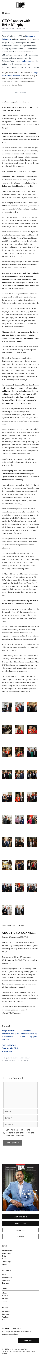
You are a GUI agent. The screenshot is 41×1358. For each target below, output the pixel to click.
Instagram (6, 1311)
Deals (4, 1274)
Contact (20, 1237)
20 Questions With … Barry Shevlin (17, 1058)
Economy (5, 1283)
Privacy (5, 1299)
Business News (7, 1250)
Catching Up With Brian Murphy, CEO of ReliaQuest (10, 1048)
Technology (6, 1262)
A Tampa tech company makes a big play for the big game (28, 1033)
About (4, 1293)
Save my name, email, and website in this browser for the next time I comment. (20, 1133)
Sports (4, 1264)
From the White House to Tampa (16, 1060)
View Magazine (20, 1217)
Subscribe (28, 1340)
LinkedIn (5, 1320)
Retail (4, 1256)
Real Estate (6, 1253)
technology (26, 61)
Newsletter (20, 1223)
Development (7, 1277)
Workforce (6, 1280)
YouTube (5, 1317)
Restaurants (6, 1259)
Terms (4, 1301)
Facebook (5, 1314)
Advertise (20, 1230)
